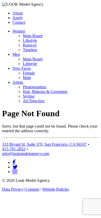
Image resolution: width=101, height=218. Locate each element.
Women (18, 31)
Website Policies (55, 189)
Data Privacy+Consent (20, 189)
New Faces (21, 68)
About (17, 13)
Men (16, 54)
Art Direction (34, 101)
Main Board (32, 36)
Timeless (30, 50)
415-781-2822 (13, 149)
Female (29, 73)
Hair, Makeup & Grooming (45, 91)
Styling (28, 96)
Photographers (34, 87)
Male (27, 77)
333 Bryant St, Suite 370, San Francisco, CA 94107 (44, 144)
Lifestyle (30, 40)
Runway (30, 45)
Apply (17, 17)
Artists (17, 82)
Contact (18, 22)
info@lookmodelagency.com (25, 153)
